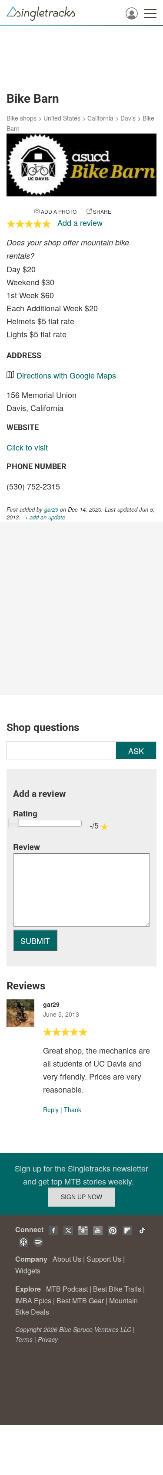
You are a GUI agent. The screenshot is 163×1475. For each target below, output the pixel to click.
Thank (72, 1109)
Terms (24, 1339)
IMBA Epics (33, 1300)
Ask (136, 750)
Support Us (103, 1259)
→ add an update (43, 517)
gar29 (51, 509)
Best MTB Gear (80, 1300)
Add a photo (59, 211)
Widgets (27, 1271)
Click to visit (27, 447)
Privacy (48, 1339)
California (100, 118)
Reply (51, 1109)
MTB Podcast (67, 1289)
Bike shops (22, 118)
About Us (67, 1259)
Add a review (80, 222)
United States (61, 118)
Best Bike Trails (117, 1289)
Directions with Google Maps (66, 375)
